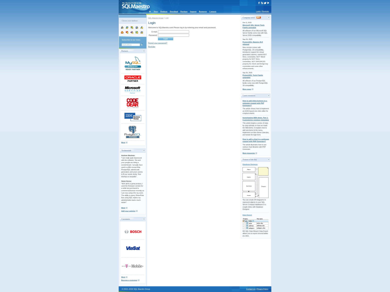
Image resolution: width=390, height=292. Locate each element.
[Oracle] (127, 34)
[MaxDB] (142, 34)
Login (258, 11)
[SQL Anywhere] (132, 34)
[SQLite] (142, 29)
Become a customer (129, 280)
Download (174, 12)
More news (247, 89)
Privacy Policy (262, 289)
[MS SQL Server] (132, 29)
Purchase (184, 12)
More (123, 142)
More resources (249, 153)
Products (163, 12)
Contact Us (250, 289)
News (156, 12)
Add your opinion (128, 211)
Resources (203, 12)
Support (193, 12)
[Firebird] (122, 34)
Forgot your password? (157, 43)
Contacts (212, 12)
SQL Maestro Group (155, 18)
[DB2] (137, 34)
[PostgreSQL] (137, 29)
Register (265, 11)
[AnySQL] (122, 29)
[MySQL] (127, 29)
